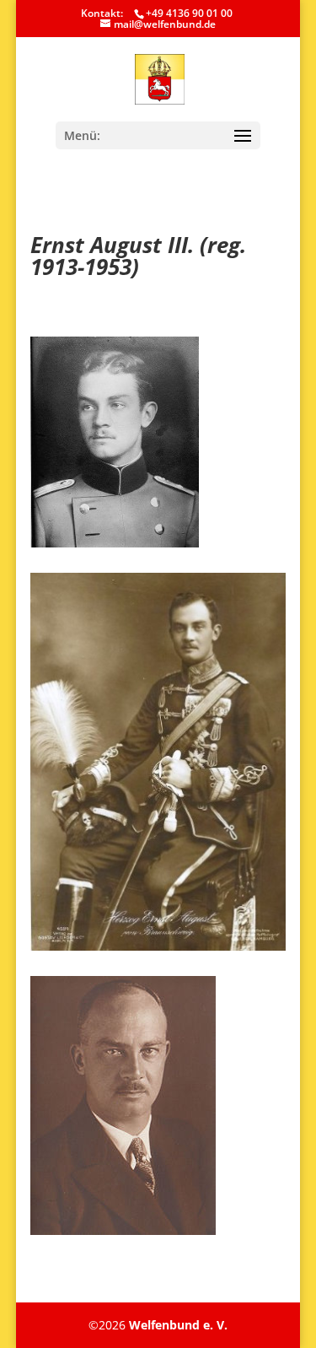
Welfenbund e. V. (178, 1325)
